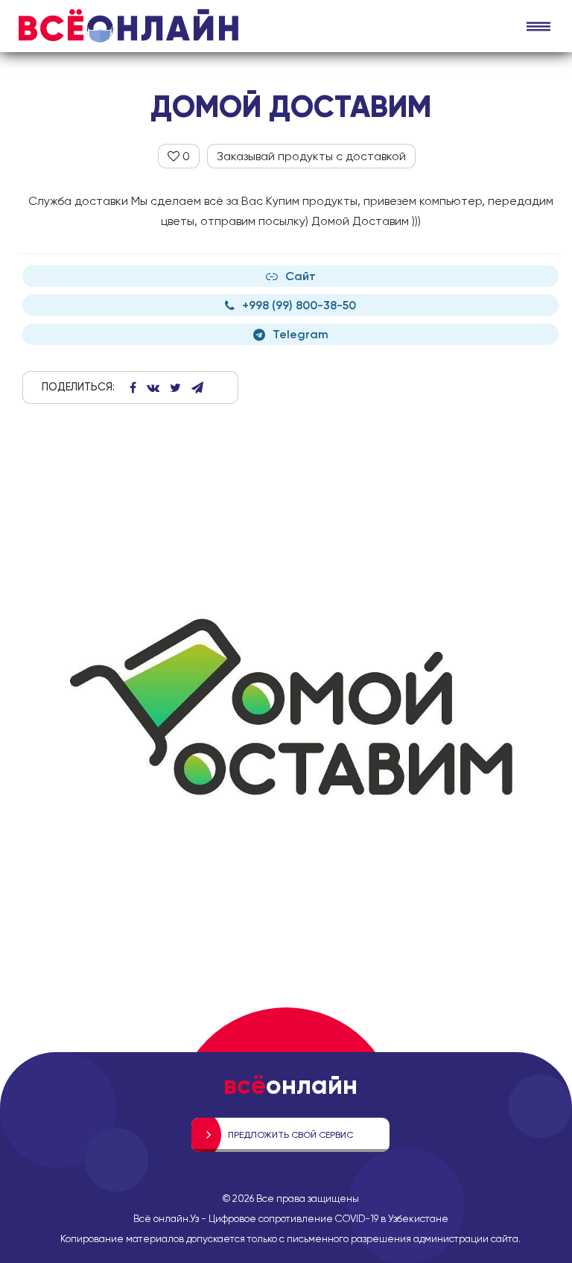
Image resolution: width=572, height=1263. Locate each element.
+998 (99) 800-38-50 (299, 305)
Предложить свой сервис (290, 1135)
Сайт (300, 276)
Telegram (300, 334)
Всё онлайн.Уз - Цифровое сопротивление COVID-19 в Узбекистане (290, 1218)
